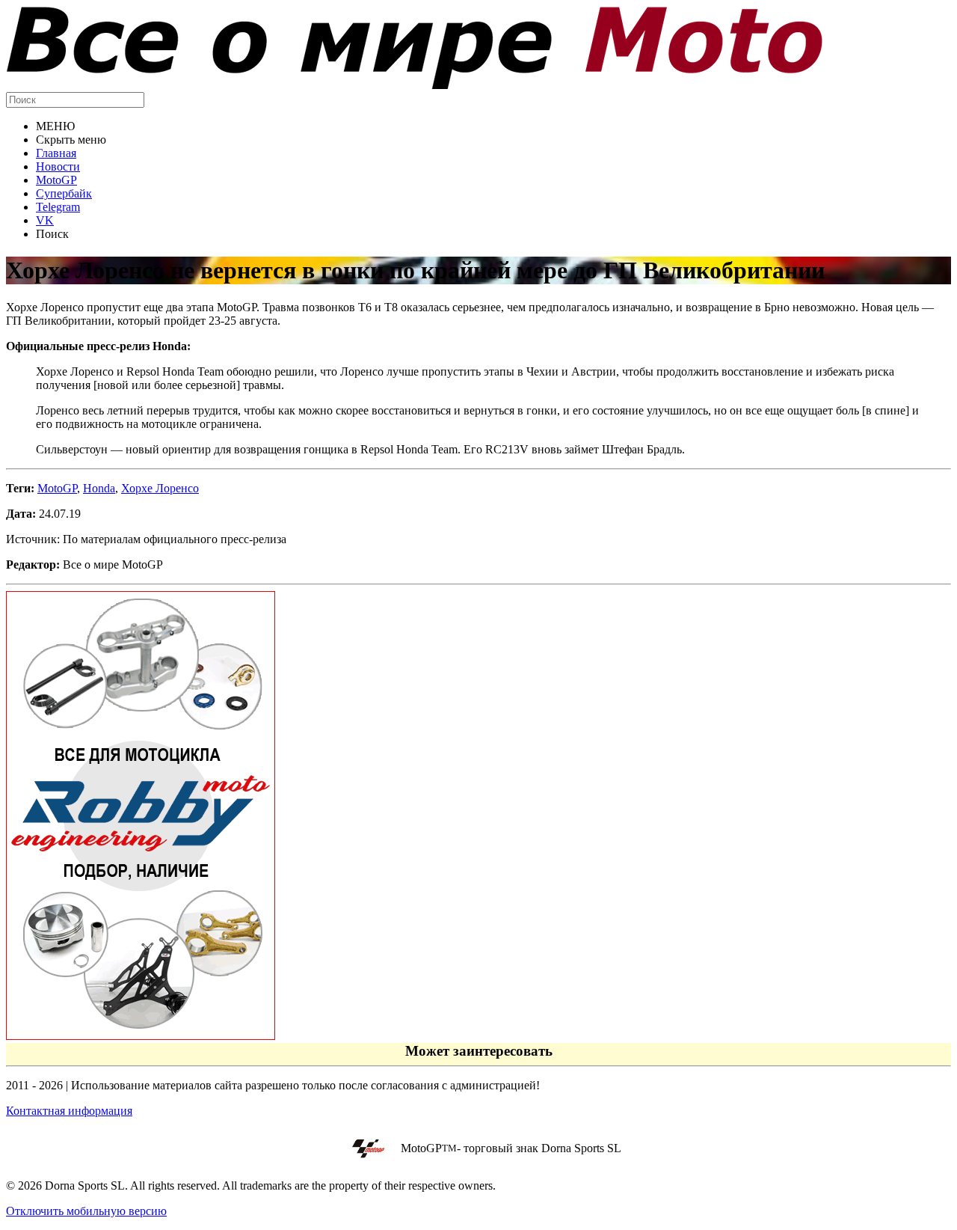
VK (45, 220)
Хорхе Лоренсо (160, 488)
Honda (99, 488)
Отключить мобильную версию (86, 1211)
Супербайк (64, 193)
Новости (58, 166)
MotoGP (56, 180)
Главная (56, 153)
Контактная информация (69, 1110)
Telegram (58, 207)
